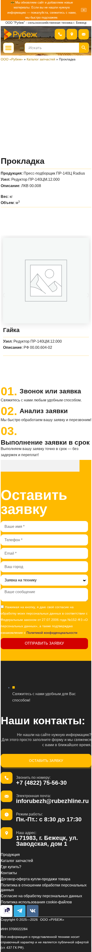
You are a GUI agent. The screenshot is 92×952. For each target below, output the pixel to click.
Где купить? (11, 867)
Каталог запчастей (41, 59)
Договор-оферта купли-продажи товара (35, 879)
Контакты (9, 873)
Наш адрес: (26, 833)
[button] (8, 48)
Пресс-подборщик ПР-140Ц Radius (54, 173)
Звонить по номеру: (33, 778)
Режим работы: (29, 814)
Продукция (10, 854)
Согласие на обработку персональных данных (41, 896)
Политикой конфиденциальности (51, 633)
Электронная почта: (33, 796)
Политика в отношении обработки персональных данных (44, 887)
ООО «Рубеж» (12, 59)
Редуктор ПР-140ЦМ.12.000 (35, 179)
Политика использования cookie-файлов (36, 902)
